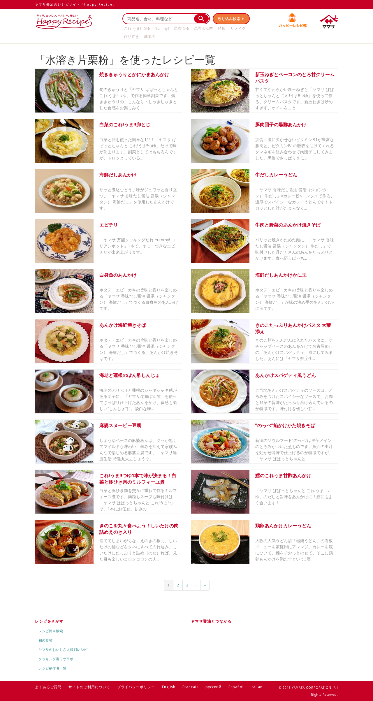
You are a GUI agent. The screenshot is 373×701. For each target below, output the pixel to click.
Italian (257, 686)
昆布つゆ (181, 28)
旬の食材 (45, 640)
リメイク (238, 28)
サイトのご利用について (89, 686)
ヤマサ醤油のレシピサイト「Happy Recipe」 (76, 4)
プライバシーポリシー (136, 686)
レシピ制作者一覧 (52, 668)
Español (236, 686)
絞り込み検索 (229, 18)
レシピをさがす (49, 621)
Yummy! (162, 28)
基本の (149, 36)
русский (213, 686)
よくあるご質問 (48, 686)
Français (190, 686)
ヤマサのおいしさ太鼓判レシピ (62, 649)
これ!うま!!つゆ (137, 28)
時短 (222, 28)
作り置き (131, 36)
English (168, 686)
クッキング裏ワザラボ (55, 658)
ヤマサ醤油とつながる (211, 621)
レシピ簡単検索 (50, 630)
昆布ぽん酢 (203, 28)
